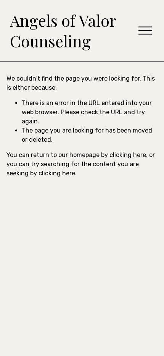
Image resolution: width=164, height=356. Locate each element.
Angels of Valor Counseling (63, 31)
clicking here (127, 155)
